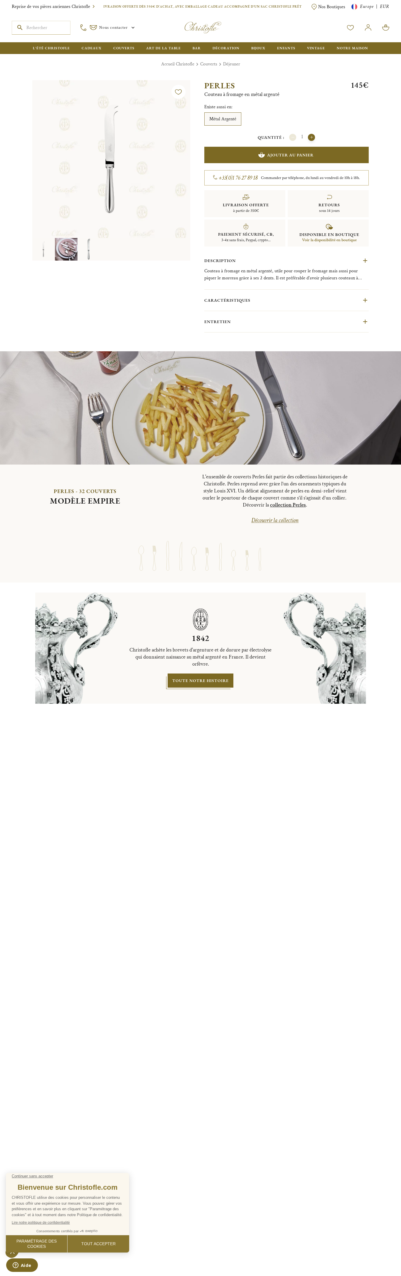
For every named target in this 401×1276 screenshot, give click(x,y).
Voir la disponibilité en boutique (329, 240)
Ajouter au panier (290, 155)
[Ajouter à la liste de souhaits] (178, 92)
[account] (350, 27)
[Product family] (141, 550)
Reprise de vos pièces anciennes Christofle (51, 7)
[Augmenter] (311, 137)
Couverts (208, 64)
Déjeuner (231, 64)
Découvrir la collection (275, 520)
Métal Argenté (222, 119)
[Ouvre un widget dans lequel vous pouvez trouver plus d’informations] (22, 1265)
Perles (219, 85)
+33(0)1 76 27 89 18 (238, 178)
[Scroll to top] (378, 1253)
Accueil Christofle (177, 64)
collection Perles (288, 505)
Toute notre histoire (200, 680)
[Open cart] (386, 27)
